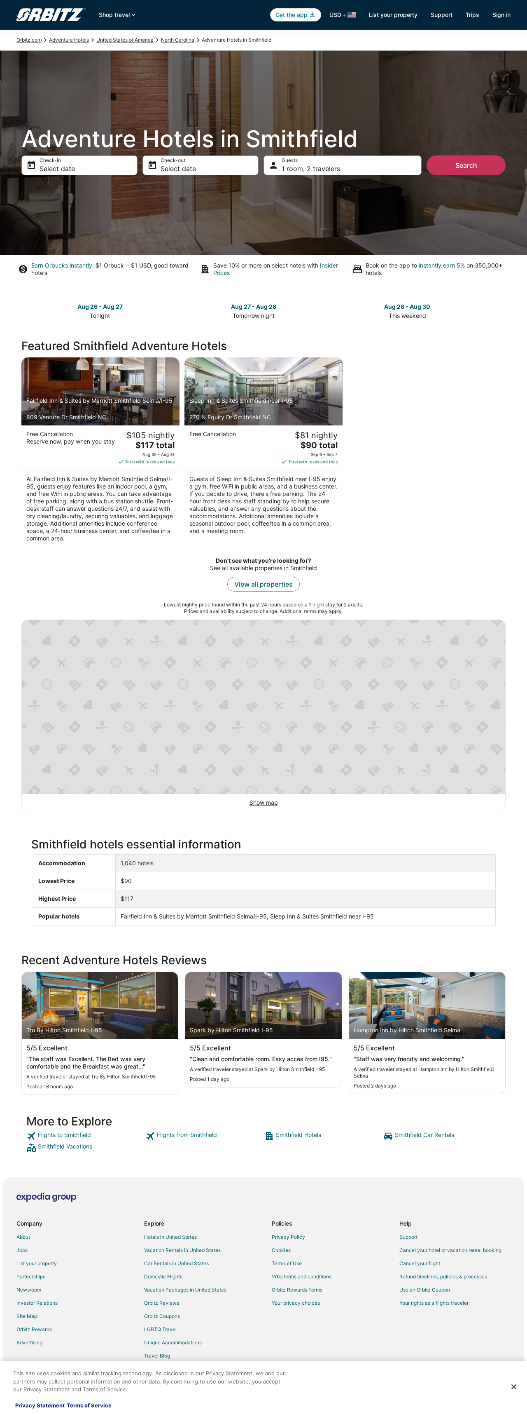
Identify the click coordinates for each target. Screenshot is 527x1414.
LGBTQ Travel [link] (160, 1329)
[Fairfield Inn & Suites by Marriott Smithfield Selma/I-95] (100, 452)
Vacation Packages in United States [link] (185, 1290)
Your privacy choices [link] (296, 1303)
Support (441, 14)
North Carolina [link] (177, 40)
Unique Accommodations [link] (173, 1342)
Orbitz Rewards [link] (34, 1329)
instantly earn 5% (442, 265)
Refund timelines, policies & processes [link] (443, 1276)
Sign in (501, 14)
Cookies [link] (281, 1250)
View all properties (263, 584)
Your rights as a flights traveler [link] (434, 1303)
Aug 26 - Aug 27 (100, 306)
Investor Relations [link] (37, 1303)
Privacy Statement (40, 1405)
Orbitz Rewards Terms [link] (297, 1290)
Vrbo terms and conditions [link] (301, 1276)
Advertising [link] (29, 1342)
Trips (472, 14)
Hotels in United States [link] (170, 1237)
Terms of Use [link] (287, 1263)
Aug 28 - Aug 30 (407, 306)
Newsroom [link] (28, 1290)
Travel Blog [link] (157, 1356)
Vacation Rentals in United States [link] (182, 1250)
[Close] (514, 1387)
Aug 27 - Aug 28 (253, 306)
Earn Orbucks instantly (61, 265)
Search (466, 165)
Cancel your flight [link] (419, 1263)
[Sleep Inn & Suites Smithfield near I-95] (263, 452)
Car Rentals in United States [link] (176, 1263)
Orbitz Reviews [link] (161, 1303)
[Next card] (500, 310)
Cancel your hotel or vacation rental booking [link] (450, 1250)
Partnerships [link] (30, 1276)
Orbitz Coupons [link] (162, 1316)
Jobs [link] (22, 1250)
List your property (393, 14)
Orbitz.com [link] (29, 40)
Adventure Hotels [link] (69, 40)
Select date (57, 168)
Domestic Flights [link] (163, 1276)
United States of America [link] (125, 40)
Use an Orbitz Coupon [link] (424, 1290)
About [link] (23, 1237)
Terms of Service (89, 1405)
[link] (85, 1136)
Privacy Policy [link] (288, 1237)
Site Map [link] (26, 1316)
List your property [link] (36, 1263)
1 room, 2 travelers (311, 168)
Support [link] (408, 1237)
